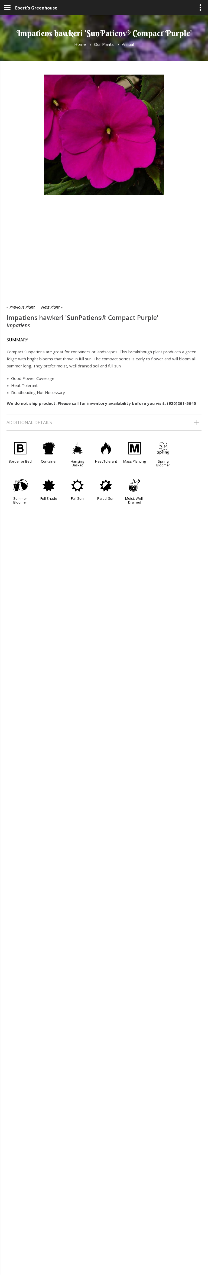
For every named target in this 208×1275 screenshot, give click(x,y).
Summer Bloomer (20, 500)
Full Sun (77, 498)
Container (49, 461)
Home (80, 44)
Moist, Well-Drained (134, 500)
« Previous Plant (20, 307)
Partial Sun (106, 498)
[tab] (104, 340)
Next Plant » (52, 307)
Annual (128, 44)
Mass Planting (134, 461)
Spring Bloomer (163, 463)
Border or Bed (20, 461)
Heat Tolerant (106, 461)
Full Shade (48, 498)
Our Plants (104, 44)
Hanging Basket (77, 463)
